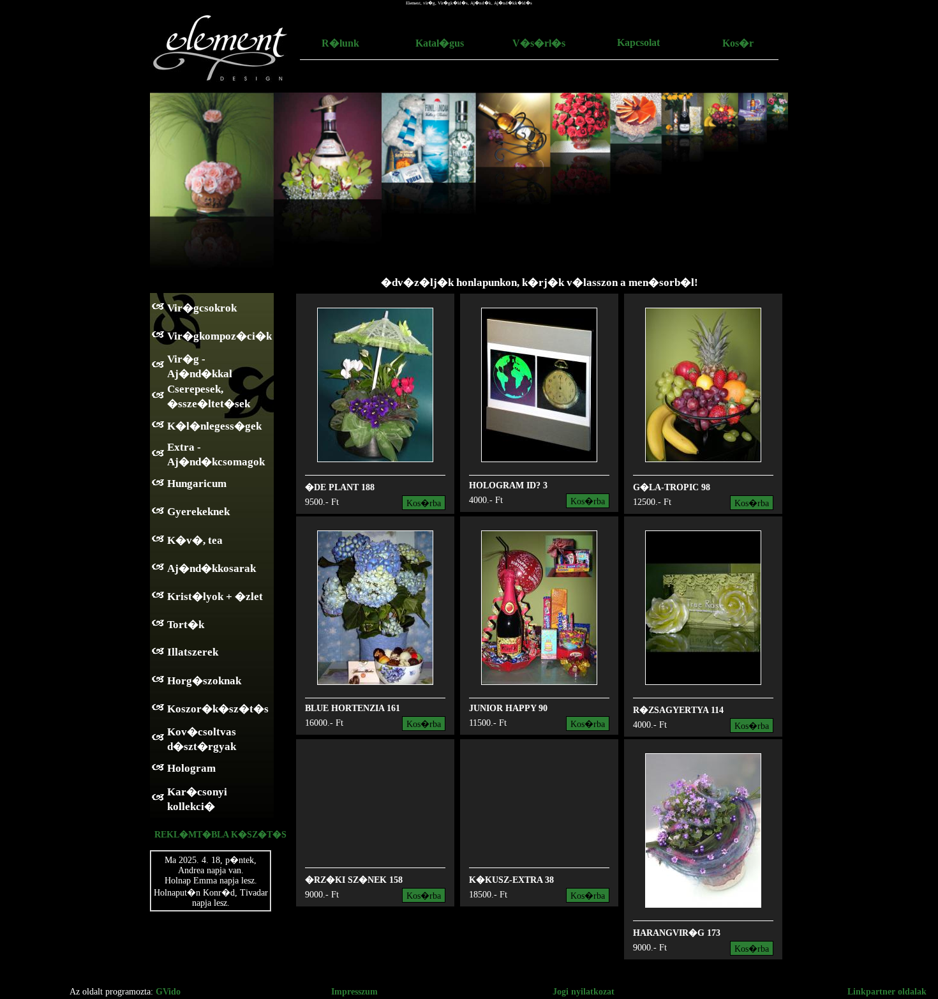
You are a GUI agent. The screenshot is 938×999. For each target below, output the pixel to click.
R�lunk (340, 43)
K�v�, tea (195, 540)
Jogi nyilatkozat (583, 991)
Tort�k (185, 625)
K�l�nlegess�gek (214, 426)
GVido (168, 991)
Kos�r (738, 43)
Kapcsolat (638, 42)
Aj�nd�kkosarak (211, 568)
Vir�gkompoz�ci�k (219, 336)
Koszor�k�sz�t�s (218, 709)
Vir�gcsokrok (202, 308)
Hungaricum (197, 483)
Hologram (191, 768)
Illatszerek (192, 652)
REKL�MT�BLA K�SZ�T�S (220, 834)
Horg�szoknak (204, 681)
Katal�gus (439, 43)
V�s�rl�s (538, 43)
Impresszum (354, 991)
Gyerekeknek (198, 512)
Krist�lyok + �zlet (215, 596)
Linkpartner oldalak (887, 991)
